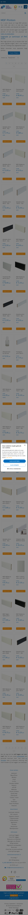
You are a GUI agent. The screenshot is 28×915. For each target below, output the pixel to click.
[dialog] (14, 457)
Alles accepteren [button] (15, 461)
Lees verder (9, 457)
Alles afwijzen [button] (14, 465)
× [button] (24, 445)
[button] (14, 469)
